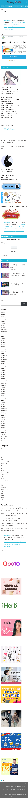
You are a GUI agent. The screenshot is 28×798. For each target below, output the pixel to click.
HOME (2, 6)
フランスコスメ (5, 472)
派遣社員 (3, 493)
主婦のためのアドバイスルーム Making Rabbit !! (15, 794)
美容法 (2, 497)
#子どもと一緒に (15, 27)
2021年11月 (4, 434)
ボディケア (4, 476)
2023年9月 (4, 387)
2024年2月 (4, 376)
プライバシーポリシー (21, 789)
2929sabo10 (14, 510)
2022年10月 (4, 410)
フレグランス (4, 474)
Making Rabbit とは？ (9, 129)
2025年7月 (4, 340)
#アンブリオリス (20, 228)
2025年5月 (4, 344)
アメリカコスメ (5, 451)
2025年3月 (4, 349)
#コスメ (8, 226)
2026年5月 (4, 319)
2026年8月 (4, 312)
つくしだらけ (5, 789)
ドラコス (3, 470)
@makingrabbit (7, 20)
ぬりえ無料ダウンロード (9, 786)
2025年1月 (4, 353)
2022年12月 (4, 406)
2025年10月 (4, 334)
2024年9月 (4, 361)
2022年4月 (4, 423)
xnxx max (10, 525)
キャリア (3, 459)
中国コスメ (4, 485)
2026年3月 (4, 323)
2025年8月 (4, 338)
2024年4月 (4, 372)
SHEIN (4, 245)
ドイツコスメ (4, 468)
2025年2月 (4, 351)
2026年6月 (4, 317)
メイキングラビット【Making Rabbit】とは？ (14, 6)
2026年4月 (4, 321)
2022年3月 (4, 425)
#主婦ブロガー (17, 24)
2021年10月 (4, 436)
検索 (2, 300)
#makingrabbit (7, 27)
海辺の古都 (13, 515)
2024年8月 (4, 363)
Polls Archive (4, 255)
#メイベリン (16, 542)
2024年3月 (4, 374)
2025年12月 (4, 329)
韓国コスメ (4, 500)
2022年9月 (4, 413)
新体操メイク (4, 489)
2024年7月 (4, 366)
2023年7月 (4, 391)
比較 (2, 491)
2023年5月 (4, 396)
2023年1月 (4, 404)
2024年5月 (4, 370)
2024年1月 (4, 378)
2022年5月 (4, 421)
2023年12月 (4, 381)
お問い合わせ (14, 791)
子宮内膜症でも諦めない (20, 786)
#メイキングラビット (17, 22)
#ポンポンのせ (12, 228)
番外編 (2, 495)
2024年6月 (4, 368)
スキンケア (4, 463)
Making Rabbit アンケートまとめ (9, 783)
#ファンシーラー (15, 226)
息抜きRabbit (12, 789)
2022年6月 (4, 419)
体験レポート (4, 487)
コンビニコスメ (5, 461)
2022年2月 (4, 427)
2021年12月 (4, 432)
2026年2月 (4, 325)
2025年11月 (4, 331)
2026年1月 (4, 327)
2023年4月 (4, 398)
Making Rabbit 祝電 (22, 783)
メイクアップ (4, 480)
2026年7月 (4, 314)
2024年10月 (4, 359)
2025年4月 (4, 346)
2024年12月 (4, 355)
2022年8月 (4, 415)
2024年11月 (4, 357)
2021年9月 (4, 438)
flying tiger (5, 243)
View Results (14, 251)
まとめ (2, 478)
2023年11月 (4, 383)
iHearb (2, 448)
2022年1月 (4, 430)
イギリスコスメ (5, 453)
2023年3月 (4, 400)
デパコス (3, 465)
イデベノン (4, 455)
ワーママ (3, 483)
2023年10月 (4, 385)
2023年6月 (4, 393)
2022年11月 (4, 408)
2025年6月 (4, 342)
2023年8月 (4, 389)
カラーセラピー (5, 457)
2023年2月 (4, 402)
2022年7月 (4, 417)
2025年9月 (4, 336)
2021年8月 (4, 440)
